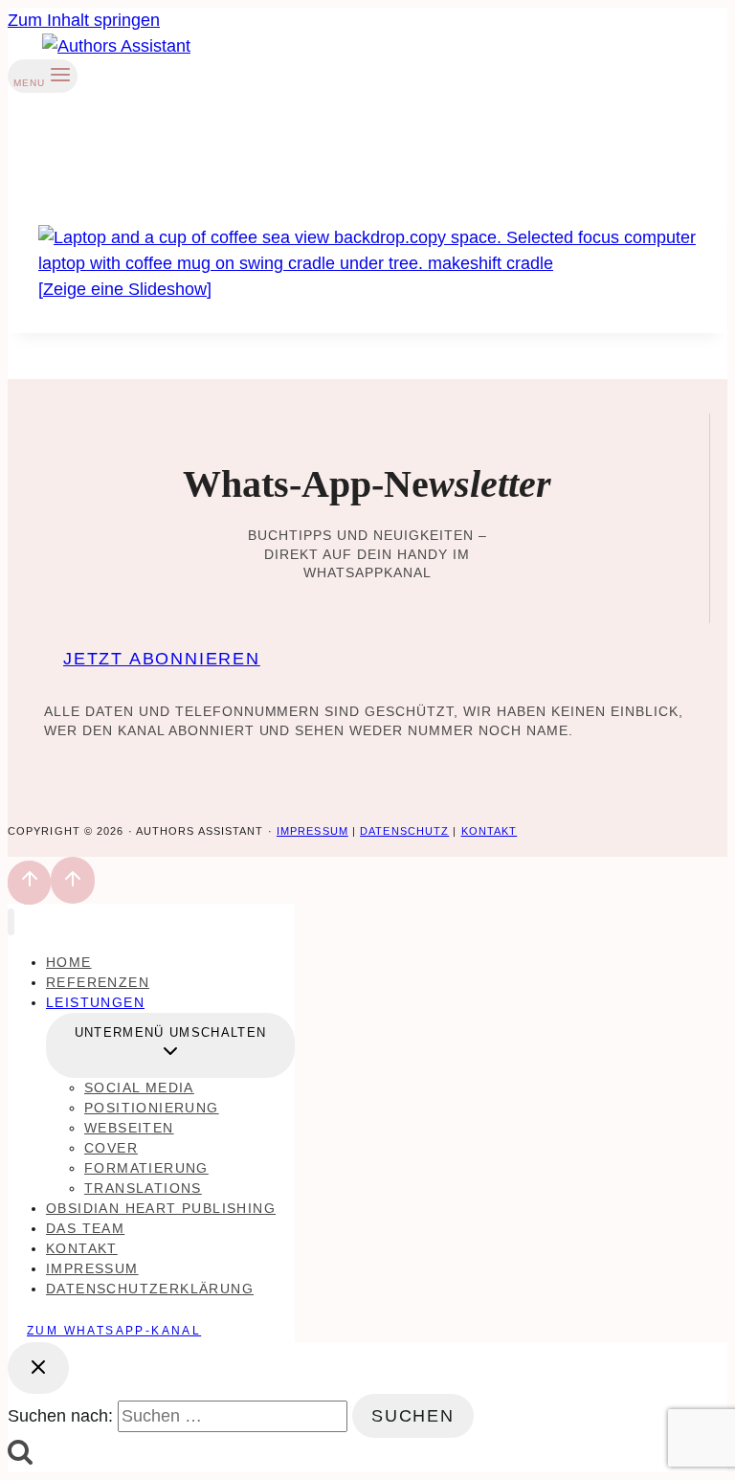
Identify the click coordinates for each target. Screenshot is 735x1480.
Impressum (312, 831)
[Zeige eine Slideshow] (125, 289)
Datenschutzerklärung (150, 1288)
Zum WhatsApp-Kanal (114, 1330)
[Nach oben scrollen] (29, 883)
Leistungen (95, 1002)
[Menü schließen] (11, 922)
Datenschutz (404, 831)
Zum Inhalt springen (84, 20)
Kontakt (489, 831)
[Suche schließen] (38, 1368)
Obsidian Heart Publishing (161, 1208)
